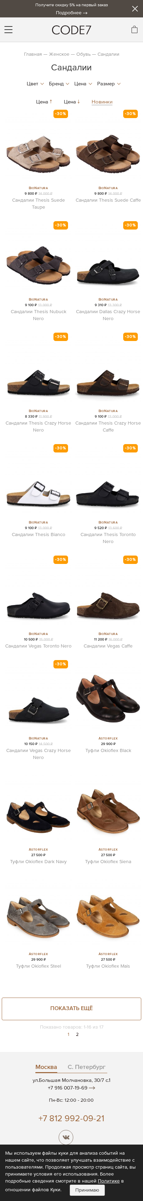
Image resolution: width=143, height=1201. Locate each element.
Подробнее (69, 12)
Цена (43, 101)
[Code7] (71, 29)
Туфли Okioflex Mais (108, 966)
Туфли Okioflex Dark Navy (38, 861)
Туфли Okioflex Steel (38, 966)
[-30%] (38, 182)
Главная (33, 54)
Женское (59, 54)
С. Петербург (87, 1067)
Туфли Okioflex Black (108, 750)
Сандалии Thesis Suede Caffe (108, 200)
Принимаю (87, 1190)
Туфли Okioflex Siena (108, 861)
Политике (109, 1181)
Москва (46, 1067)
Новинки (102, 101)
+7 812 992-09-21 (71, 1119)
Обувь (83, 54)
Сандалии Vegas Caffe (108, 646)
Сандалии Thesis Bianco (38, 534)
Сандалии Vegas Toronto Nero (38, 646)
